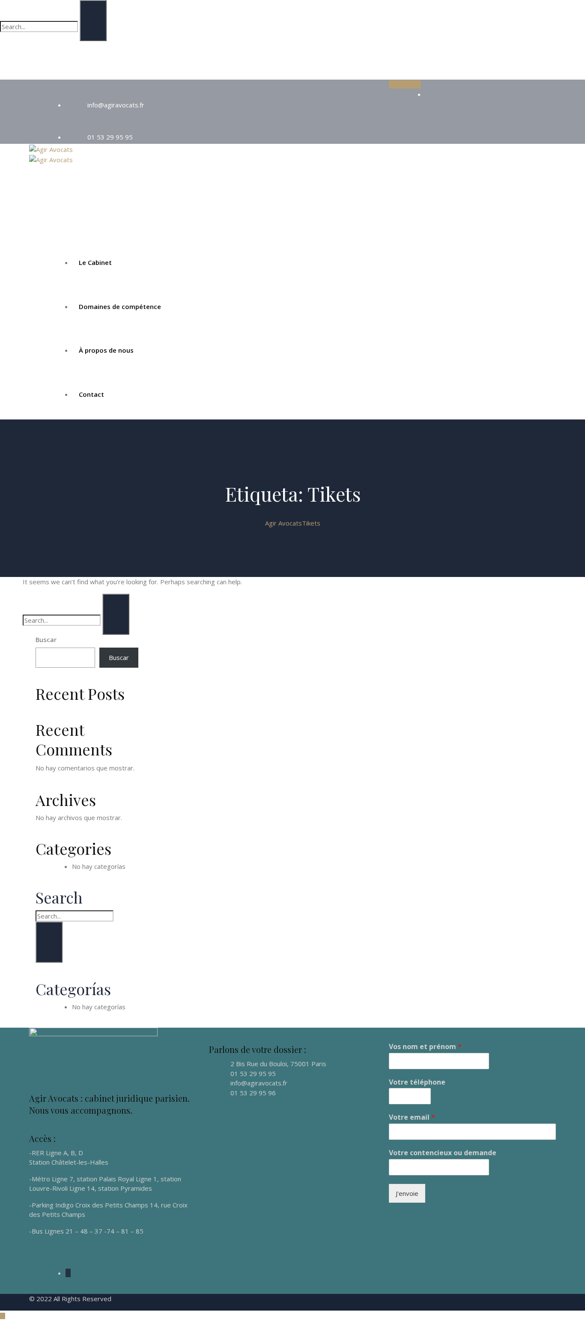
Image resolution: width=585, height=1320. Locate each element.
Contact (91, 394)
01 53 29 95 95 (110, 137)
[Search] (93, 20)
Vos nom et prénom (425, 1046)
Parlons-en (405, 84)
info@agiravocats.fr (115, 105)
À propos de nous (106, 350)
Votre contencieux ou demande (442, 1152)
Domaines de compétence (120, 306)
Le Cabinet (95, 262)
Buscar (46, 639)
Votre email (412, 1117)
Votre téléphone (417, 1082)
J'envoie (407, 1193)
